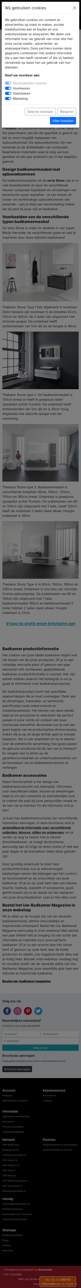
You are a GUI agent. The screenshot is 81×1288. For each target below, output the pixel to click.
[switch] (8, 88)
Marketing (20, 99)
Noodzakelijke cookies (30, 83)
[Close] (74, 8)
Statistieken (21, 93)
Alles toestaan (63, 121)
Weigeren (67, 112)
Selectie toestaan (40, 112)
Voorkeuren (21, 88)
